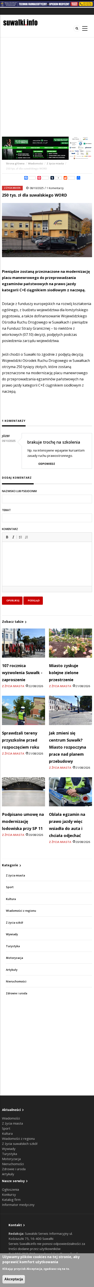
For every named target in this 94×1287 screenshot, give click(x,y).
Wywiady (12, 934)
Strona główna (15, 163)
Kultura (11, 899)
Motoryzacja (14, 957)
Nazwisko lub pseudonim (19, 491)
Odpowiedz (46, 464)
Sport (10, 887)
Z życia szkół (14, 922)
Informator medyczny (18, 1204)
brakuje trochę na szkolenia (53, 442)
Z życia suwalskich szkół (19, 1143)
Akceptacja (13, 1279)
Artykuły (11, 969)
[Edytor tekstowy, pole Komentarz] (47, 569)
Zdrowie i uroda (16, 993)
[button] (7, 537)
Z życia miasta (55, 163)
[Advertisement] (47, 87)
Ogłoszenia (10, 1189)
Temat (6, 510)
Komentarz (10, 529)
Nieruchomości (16, 981)
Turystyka (13, 946)
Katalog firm (11, 1199)
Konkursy (9, 1194)
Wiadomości (35, 163)
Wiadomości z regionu (21, 910)
